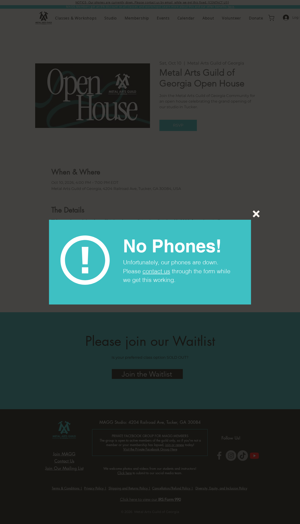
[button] (256, 213)
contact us (156, 271)
